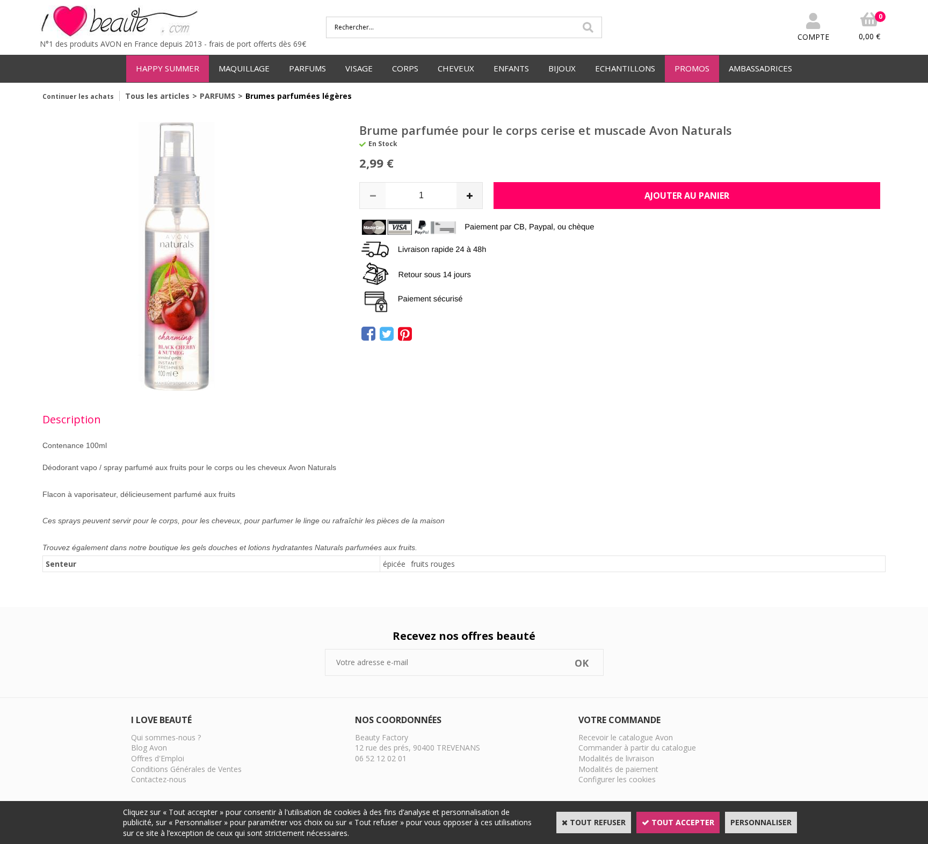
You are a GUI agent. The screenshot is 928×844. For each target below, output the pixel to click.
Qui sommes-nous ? (166, 737)
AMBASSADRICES (760, 68)
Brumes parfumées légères (298, 96)
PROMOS (692, 68)
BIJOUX (562, 68)
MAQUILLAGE (244, 68)
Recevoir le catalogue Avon (625, 737)
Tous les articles (157, 96)
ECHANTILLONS (625, 68)
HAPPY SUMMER (167, 68)
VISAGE (359, 68)
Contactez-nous (158, 779)
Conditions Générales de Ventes (186, 769)
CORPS (405, 68)
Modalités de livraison (616, 758)
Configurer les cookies (617, 779)
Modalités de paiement (618, 769)
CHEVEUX (456, 68)
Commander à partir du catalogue (637, 747)
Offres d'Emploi (157, 758)
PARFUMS (307, 68)
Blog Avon (149, 747)
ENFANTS (511, 68)
